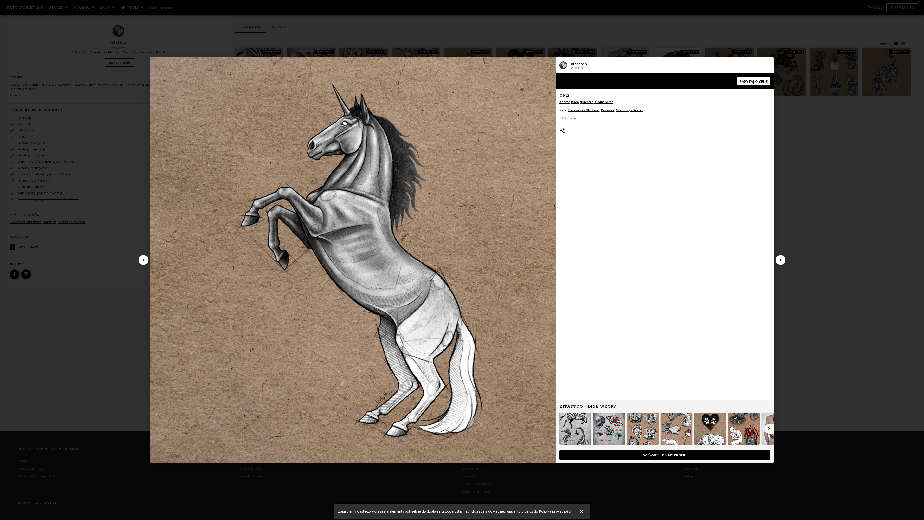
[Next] (780, 260)
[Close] (582, 511)
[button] (665, 65)
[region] (665, 268)
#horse (564, 102)
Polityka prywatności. (555, 511)
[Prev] (143, 260)
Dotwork (607, 110)
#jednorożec (603, 102)
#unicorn (587, 102)
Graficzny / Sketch (629, 110)
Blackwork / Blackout (583, 110)
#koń (575, 102)
